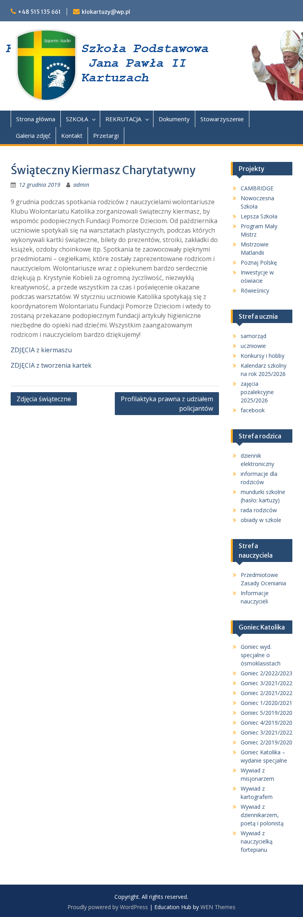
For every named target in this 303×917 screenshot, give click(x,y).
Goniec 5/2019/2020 (266, 712)
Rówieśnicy (255, 290)
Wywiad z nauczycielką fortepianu (257, 841)
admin (81, 184)
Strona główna (35, 119)
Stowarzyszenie (222, 119)
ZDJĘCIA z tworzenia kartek (51, 365)
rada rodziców (259, 510)
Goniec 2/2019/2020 (266, 742)
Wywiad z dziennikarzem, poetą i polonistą (262, 815)
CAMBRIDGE (257, 188)
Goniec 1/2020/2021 (266, 703)
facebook (253, 410)
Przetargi (106, 135)
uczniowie (253, 346)
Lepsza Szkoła (259, 216)
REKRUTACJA (123, 119)
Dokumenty (174, 119)
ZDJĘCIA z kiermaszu (41, 350)
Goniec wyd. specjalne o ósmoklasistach (261, 655)
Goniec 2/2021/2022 (266, 693)
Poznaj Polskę (259, 262)
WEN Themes (218, 907)
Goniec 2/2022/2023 (266, 673)
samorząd (253, 336)
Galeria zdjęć (33, 135)
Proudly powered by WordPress (107, 907)
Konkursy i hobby (262, 355)
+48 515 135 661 (39, 11)
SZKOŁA (77, 119)
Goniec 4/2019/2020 (266, 722)
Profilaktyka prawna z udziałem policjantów (167, 404)
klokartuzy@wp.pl (106, 11)
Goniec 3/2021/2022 (266, 683)
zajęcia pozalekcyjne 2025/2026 (257, 392)
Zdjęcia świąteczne (44, 399)
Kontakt (71, 135)
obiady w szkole (261, 520)
